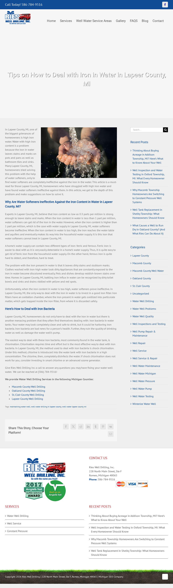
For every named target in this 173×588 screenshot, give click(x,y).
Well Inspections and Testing (149, 324)
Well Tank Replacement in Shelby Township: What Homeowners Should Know (148, 213)
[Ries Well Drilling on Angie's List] (55, 482)
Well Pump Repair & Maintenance (144, 333)
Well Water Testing (143, 396)
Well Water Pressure (143, 381)
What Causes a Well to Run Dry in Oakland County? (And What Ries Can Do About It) (148, 229)
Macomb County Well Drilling (28, 386)
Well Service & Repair (144, 358)
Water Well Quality (143, 316)
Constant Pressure (17, 531)
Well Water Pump (142, 388)
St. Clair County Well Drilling (28, 394)
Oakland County (141, 278)
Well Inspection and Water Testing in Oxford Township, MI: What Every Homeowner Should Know (128, 529)
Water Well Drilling (143, 301)
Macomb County (141, 263)
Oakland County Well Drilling (28, 390)
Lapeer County (140, 255)
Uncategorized (140, 293)
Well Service (139, 350)
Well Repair (138, 343)
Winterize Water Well (144, 403)
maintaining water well (20, 406)
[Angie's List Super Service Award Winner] (34, 482)
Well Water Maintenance (146, 366)
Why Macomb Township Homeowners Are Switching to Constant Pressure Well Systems (128, 541)
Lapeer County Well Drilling (27, 398)
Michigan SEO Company (111, 576)
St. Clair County (141, 286)
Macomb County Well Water (148, 270)
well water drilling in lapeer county (46, 406)
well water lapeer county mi (74, 406)
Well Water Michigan (144, 373)
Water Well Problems (144, 308)
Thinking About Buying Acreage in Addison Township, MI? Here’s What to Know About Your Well (128, 518)
